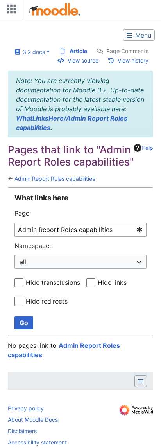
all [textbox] (23, 262)
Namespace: (32, 246)
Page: (22, 213)
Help (147, 147)
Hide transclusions (53, 282)
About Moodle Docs (33, 419)
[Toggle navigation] (10, 10)
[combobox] (80, 230)
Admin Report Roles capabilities (54, 178)
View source (83, 60)
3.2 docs (32, 52)
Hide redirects (47, 301)
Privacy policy (26, 408)
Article (78, 51)
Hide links (112, 282)
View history (133, 60)
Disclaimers (22, 431)
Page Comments (127, 51)
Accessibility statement (37, 442)
